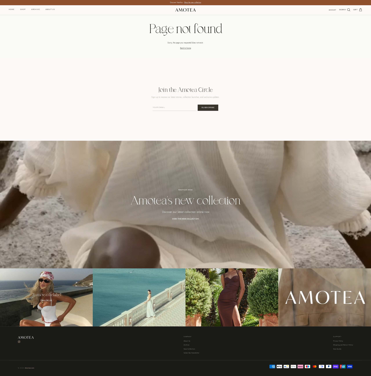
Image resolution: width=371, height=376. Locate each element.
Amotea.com (29, 368)
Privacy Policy (338, 341)
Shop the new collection (192, 2)
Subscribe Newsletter (191, 353)
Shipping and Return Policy (343, 345)
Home (11, 9)
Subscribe (208, 107)
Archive (35, 9)
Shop (23, 9)
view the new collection (185, 219)
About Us (50, 9)
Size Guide (337, 349)
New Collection (189, 349)
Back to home (185, 48)
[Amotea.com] (185, 10)
